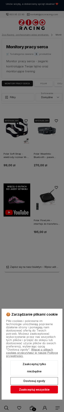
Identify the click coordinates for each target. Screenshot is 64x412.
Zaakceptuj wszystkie (34, 389)
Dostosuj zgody (34, 381)
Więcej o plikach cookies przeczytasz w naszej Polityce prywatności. (32, 353)
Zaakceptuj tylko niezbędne (34, 367)
